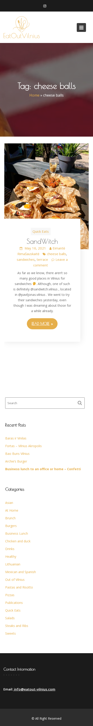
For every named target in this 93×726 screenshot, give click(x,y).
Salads (10, 618)
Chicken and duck (17, 541)
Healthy (10, 556)
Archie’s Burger (16, 461)
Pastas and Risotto (19, 587)
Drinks (9, 549)
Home (34, 95)
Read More (40, 324)
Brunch (10, 518)
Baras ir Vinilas (15, 438)
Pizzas (9, 595)
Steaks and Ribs (16, 626)
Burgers (11, 526)
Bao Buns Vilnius (17, 453)
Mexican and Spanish (20, 572)
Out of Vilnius (15, 579)
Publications (14, 602)
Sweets (10, 633)
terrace (42, 259)
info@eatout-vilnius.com (34, 689)
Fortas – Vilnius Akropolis (23, 446)
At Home (11, 510)
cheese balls (56, 253)
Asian (9, 503)
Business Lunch (16, 533)
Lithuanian (12, 564)
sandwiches (26, 259)
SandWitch (42, 241)
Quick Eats (41, 231)
